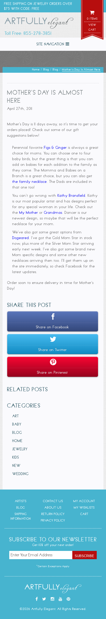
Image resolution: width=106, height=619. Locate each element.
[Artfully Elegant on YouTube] (61, 599)
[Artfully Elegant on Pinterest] (68, 599)
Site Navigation (51, 44)
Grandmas (53, 212)
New (16, 465)
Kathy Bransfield (71, 195)
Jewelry (20, 449)
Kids (15, 457)
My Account (84, 501)
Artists (20, 501)
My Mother (28, 212)
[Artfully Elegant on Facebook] (37, 599)
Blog (17, 432)
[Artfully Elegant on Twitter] (44, 599)
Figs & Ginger (55, 147)
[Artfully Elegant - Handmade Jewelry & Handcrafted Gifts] (39, 24)
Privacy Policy (53, 520)
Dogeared (20, 237)
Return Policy (53, 514)
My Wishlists (84, 507)
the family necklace (29, 181)
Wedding (20, 473)
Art (15, 416)
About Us (53, 507)
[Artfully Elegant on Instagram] (53, 599)
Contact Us (53, 501)
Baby (16, 424)
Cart (84, 514)
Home (17, 440)
